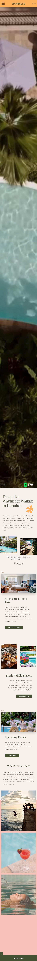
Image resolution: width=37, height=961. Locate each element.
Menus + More (24, 696)
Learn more (12, 755)
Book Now (18, 958)
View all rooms (14, 628)
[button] (3, 3)
